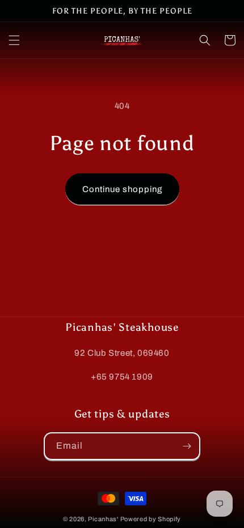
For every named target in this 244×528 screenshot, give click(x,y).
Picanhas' (103, 519)
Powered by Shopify (151, 519)
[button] (14, 40)
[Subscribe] (186, 446)
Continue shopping (122, 189)
